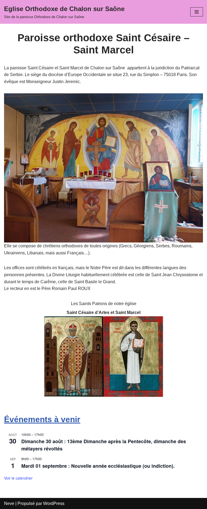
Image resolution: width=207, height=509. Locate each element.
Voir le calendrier (18, 478)
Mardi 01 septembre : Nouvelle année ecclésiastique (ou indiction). (98, 465)
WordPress (53, 503)
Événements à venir (42, 419)
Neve (9, 503)
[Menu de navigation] (196, 11)
